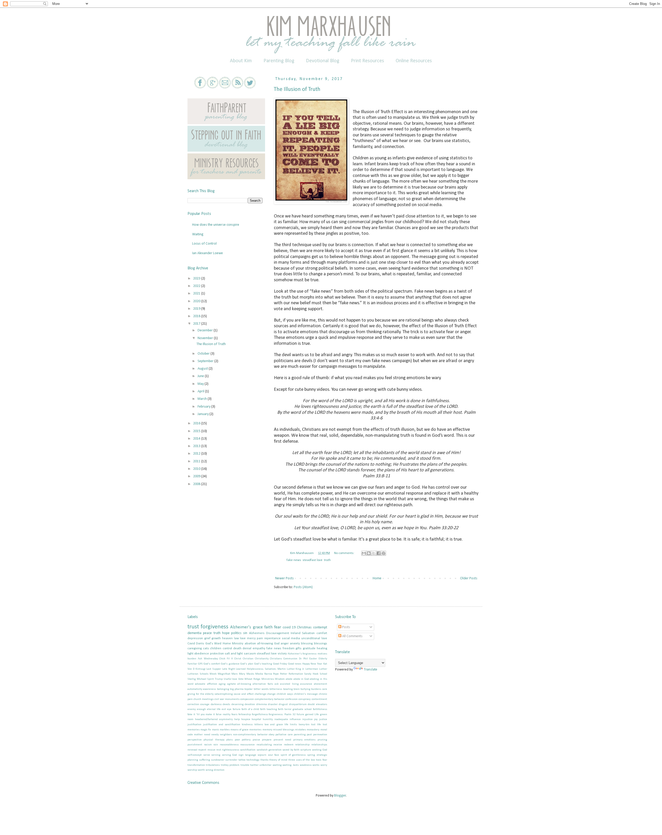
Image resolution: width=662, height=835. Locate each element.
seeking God (319, 749)
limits (293, 724)
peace (207, 633)
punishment (194, 744)
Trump (219, 679)
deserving (237, 704)
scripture (305, 749)
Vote (241, 679)
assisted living (289, 684)
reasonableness (229, 744)
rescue (211, 749)
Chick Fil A (226, 658)
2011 (197, 461)
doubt (311, 704)
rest (218, 749)
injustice (307, 719)
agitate (231, 684)
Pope (276, 674)
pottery (246, 739)
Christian (248, 658)
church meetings (203, 699)
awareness (209, 689)
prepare (267, 739)
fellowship (244, 714)
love (243, 638)
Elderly (323, 658)
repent (202, 749)
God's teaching (263, 663)
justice (323, 719)
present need (282, 739)
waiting (277, 765)
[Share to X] (373, 553)
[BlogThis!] (368, 553)
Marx (234, 674)
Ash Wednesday (208, 658)
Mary (242, 674)
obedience (201, 653)
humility (268, 719)
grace (258, 627)
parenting (300, 734)
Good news (295, 663)
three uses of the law (301, 760)
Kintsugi (200, 669)
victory (282, 653)
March (203, 399)
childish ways (285, 694)
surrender (231, 760)
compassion (247, 699)
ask (277, 684)
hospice (245, 719)
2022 (197, 286)
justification (194, 724)
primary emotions (304, 739)
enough (201, 709)
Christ (237, 658)
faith (268, 627)
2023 (197, 278)
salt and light (234, 653)
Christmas (304, 627)
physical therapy (214, 739)
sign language (247, 755)
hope (226, 633)
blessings (320, 643)
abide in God (301, 679)
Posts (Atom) (303, 587)
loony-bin (304, 724)
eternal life (214, 709)
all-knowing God (268, 643)
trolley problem (230, 765)
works (315, 765)
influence (295, 719)
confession (291, 699)
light (190, 653)
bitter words (261, 689)
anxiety (295, 643)
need (207, 734)
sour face (273, 755)
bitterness (275, 689)
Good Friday (280, 663)
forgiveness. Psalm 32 (282, 714)
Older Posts (468, 578)
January (203, 414)
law (236, 638)
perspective (194, 739)
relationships (319, 744)
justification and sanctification (221, 724)
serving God (229, 755)
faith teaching (268, 709)
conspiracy (304, 699)
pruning (322, 739)
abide (289, 679)
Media (259, 674)
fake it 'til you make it (201, 714)
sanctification (247, 749)
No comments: (344, 553)
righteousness (230, 749)
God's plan (246, 663)
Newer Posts (284, 578)
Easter (313, 658)
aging (222, 684)
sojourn (262, 755)
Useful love (230, 679)
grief (207, 638)
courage (204, 704)
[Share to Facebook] (378, 553)
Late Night (228, 669)
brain (297, 689)
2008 (197, 484)
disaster (273, 704)
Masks (250, 674)
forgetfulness (260, 714)
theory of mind (278, 760)
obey (271, 734)
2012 (197, 454)
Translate (370, 670)
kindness (247, 724)
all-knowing (244, 684)
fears (234, 714)
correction (193, 704)
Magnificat (224, 674)
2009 (197, 476)
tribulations (213, 765)
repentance (272, 638)
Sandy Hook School (315, 674)
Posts (345, 627)
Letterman (311, 669)
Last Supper (213, 669)
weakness (306, 765)
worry (323, 765)
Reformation (296, 674)
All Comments (352, 636)
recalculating (264, 744)
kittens (258, 724)
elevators (321, 704)
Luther (323, 669)
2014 (197, 439)
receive (277, 744)
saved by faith (290, 749)
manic (215, 729)
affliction (212, 684)
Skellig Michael (196, 679)
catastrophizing (224, 694)
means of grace (239, 729)
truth (327, 560)
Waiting (198, 234)
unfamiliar (265, 765)
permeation (320, 734)
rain (215, 744)
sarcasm (250, 653)
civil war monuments (226, 699)
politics (236, 633)
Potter (283, 674)
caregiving (194, 648)
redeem (289, 744)
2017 (197, 324)
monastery (313, 729)
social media (291, 638)
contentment (319, 699)
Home (377, 578)
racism (208, 744)
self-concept (194, 755)
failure (236, 709)
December (206, 330)
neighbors (226, 734)
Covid (191, 643)
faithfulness (320, 709)
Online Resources (414, 61)
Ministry (237, 643)
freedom (289, 648)
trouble (244, 765)
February (204, 407)
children (215, 648)
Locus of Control (204, 244)
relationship (302, 744)
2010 (197, 469)
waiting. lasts (290, 765)
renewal (192, 749)
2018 (197, 316)
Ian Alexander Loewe (207, 253)
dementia (194, 633)
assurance (306, 684)
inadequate (281, 719)
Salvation (308, 633)
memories (255, 729)
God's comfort (212, 663)
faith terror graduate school (295, 709)
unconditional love (314, 638)
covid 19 (289, 627)
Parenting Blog (279, 61)
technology (252, 760)
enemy (191, 709)
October (204, 354)
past (309, 734)
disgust (283, 704)
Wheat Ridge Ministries (259, 679)
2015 (197, 431)
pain (260, 638)
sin (245, 633)
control (227, 648)
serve (206, 755)
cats (206, 648)
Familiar (192, 663)
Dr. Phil (303, 658)
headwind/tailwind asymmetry (214, 719)
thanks (264, 760)
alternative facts (263, 684)
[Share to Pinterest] (383, 553)
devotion (250, 704)
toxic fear (321, 760)
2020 (197, 301)
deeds (226, 704)
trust (193, 627)
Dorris (200, 643)
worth (201, 770)
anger (285, 643)
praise (256, 739)
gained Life (312, 714)
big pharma (237, 689)
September (206, 361)
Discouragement (277, 633)
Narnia (268, 674)
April (201, 391)
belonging (223, 689)
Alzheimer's (240, 627)
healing (322, 648)
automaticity (194, 689)
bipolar (248, 689)
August (203, 369)
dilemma (261, 704)
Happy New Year (312, 663)
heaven (227, 638)
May (201, 384)
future (300, 714)
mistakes (300, 729)
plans (229, 739)
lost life (316, 724)
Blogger (340, 796)
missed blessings (283, 729)
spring (311, 755)
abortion (250, 643)
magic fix (205, 729)
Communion (290, 658)
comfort (322, 633)
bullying (305, 689)
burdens (316, 689)
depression (195, 638)
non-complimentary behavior (250, 734)
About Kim (241, 61)
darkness (216, 704)
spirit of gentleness (293, 755)
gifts (299, 648)
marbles (225, 729)
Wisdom (280, 679)
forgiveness (214, 627)
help (237, 719)
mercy (251, 638)
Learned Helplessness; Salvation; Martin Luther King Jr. (270, 669)
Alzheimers (257, 633)
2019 (197, 309)
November (206, 338)
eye (229, 709)
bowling (288, 689)
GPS (200, 663)
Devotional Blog (322, 61)
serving (215, 755)
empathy (259, 648)
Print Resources (367, 61)
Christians (276, 658)
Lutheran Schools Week (201, 674)
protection (217, 653)
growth (216, 638)
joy (316, 719)
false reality (223, 714)
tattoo (241, 760)
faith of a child (250, 709)
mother (198, 734)
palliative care (283, 734)
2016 (197, 423)
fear (277, 627)
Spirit (210, 679)
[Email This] (363, 553)
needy (215, 734)
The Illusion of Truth (297, 89)
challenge (260, 694)
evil (224, 709)
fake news (294, 560)
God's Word (213, 643)
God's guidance (230, 663)
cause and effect (244, 694)
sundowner (217, 760)
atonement (320, 684)
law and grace (274, 724)
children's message (306, 694)
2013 (197, 446)
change (271, 694)
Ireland (295, 633)
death (237, 648)
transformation (196, 765)
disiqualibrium (298, 704)
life (286, 724)
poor (237, 739)
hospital (256, 719)
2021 (197, 293)
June (201, 376)
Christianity (262, 658)
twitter (254, 765)
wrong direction (215, 770)
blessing (307, 643)
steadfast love (312, 560)
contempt (320, 627)
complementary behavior (269, 699)
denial (247, 648)
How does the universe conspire (215, 225)
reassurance (247, 744)
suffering (204, 760)
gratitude (309, 648)
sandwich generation (269, 749)
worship (192, 770)
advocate (200, 684)
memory (267, 729)
